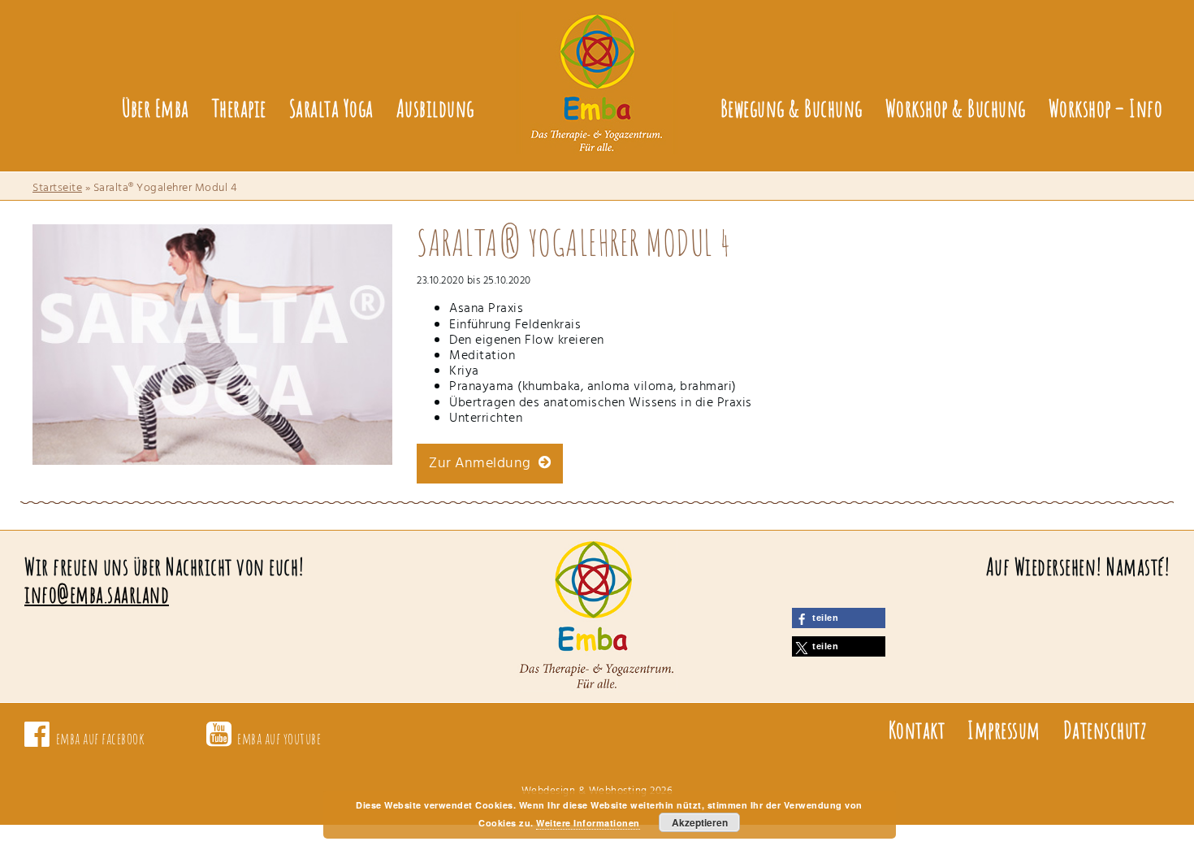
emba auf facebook (100, 738)
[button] (838, 618)
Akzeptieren (700, 822)
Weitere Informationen (588, 823)
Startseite (57, 188)
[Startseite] (597, 71)
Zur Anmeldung (484, 463)
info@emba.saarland (96, 594)
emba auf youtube (279, 738)
